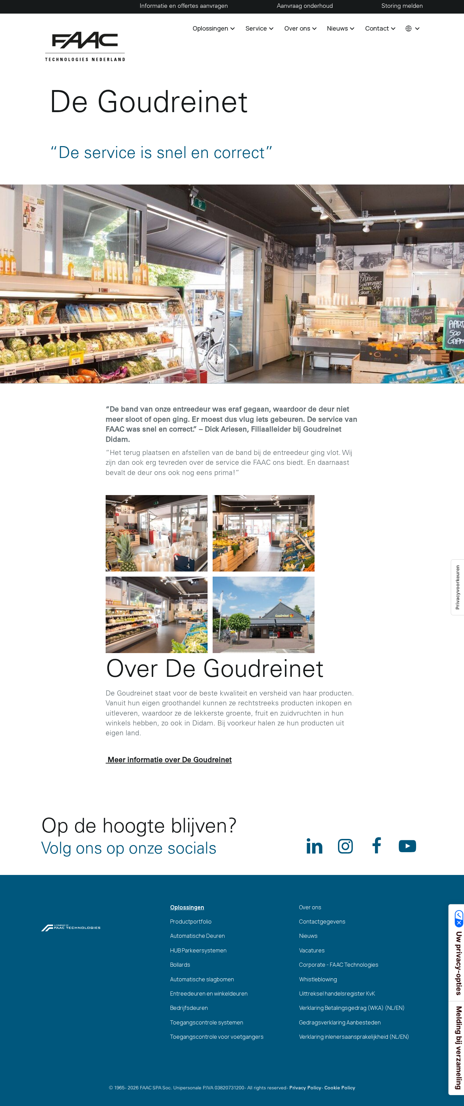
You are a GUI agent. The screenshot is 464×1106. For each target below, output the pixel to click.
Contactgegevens (322, 921)
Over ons (310, 907)
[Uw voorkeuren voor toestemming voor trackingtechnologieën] (457, 587)
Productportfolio (191, 921)
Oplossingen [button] (211, 28)
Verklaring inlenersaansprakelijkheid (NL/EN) (354, 1036)
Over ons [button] (297, 28)
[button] (412, 28)
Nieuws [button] (338, 28)
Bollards (180, 964)
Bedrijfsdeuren (189, 1008)
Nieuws (308, 936)
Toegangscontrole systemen (206, 1022)
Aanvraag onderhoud (305, 6)
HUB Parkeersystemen (198, 950)
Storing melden (402, 6)
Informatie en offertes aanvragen (184, 6)
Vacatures (312, 950)
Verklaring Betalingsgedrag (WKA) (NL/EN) (352, 1008)
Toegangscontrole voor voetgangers (217, 1036)
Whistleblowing (318, 979)
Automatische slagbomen (202, 979)
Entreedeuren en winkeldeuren (209, 993)
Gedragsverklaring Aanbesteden (340, 1022)
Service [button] (257, 28)
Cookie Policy (339, 1088)
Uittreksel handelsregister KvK (337, 993)
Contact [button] (377, 28)
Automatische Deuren (197, 936)
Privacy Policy (305, 1088)
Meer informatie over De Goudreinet (169, 760)
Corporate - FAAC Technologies (338, 964)
